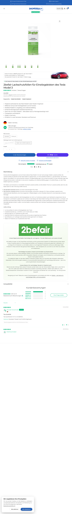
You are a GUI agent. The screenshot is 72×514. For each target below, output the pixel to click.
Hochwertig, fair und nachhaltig (54, 3)
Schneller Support (54, 1)
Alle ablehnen (14, 509)
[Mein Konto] (64, 9)
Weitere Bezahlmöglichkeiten (52, 157)
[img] (7, 307)
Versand (10, 94)
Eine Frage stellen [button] (59, 295)
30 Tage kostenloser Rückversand (19, 3)
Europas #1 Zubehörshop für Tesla (19, 1)
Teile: (31, 166)
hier (30, 77)
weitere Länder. (27, 129)
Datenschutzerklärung (9, 506)
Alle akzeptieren (26, 509)
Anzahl (5, 146)
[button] (7, 90)
